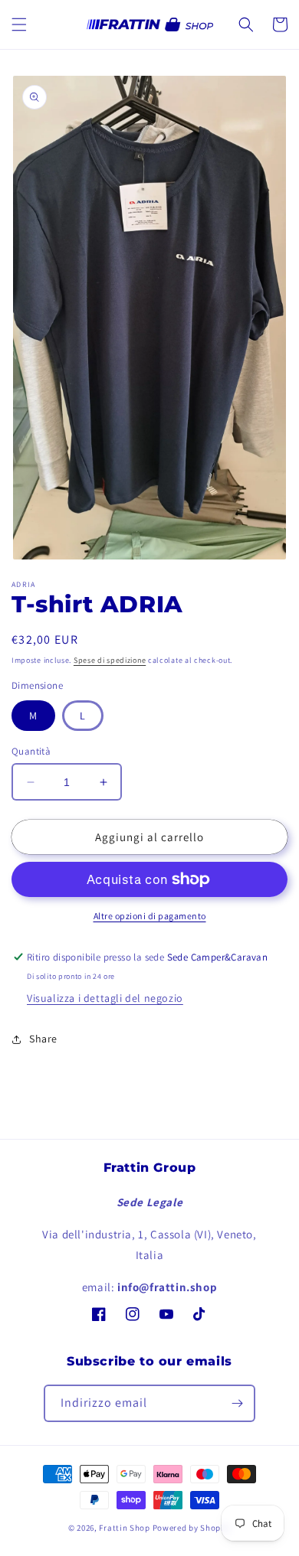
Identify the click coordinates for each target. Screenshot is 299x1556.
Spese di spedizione (110, 660)
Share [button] (43, 1038)
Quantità (31, 751)
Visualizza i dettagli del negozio (105, 998)
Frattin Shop (124, 1527)
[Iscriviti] (237, 1403)
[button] (19, 24)
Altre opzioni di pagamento (150, 916)
